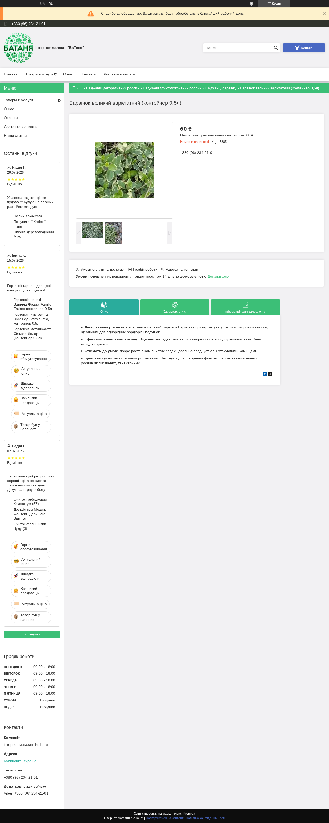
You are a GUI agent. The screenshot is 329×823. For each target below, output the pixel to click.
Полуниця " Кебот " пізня (30, 224)
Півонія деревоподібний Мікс (34, 234)
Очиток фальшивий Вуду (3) (30, 526)
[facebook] (265, 375)
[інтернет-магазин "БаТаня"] (18, 48)
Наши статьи (15, 135)
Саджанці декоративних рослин (112, 88)
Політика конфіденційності (205, 818)
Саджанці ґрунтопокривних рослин (172, 88)
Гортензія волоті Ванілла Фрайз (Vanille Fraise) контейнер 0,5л (33, 304)
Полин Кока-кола (28, 216)
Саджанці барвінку (220, 88)
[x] (270, 375)
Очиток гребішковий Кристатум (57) (30, 501)
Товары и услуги (39, 74)
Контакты (88, 74)
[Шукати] (275, 47)
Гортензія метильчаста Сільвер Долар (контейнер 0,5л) (33, 333)
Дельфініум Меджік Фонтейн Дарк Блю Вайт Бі (30, 513)
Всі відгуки (32, 634)
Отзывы (11, 118)
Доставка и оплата (119, 74)
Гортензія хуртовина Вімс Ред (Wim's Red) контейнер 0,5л (31, 318)
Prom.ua (189, 813)
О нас (68, 74)
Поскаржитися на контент (165, 818)
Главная (11, 74)
